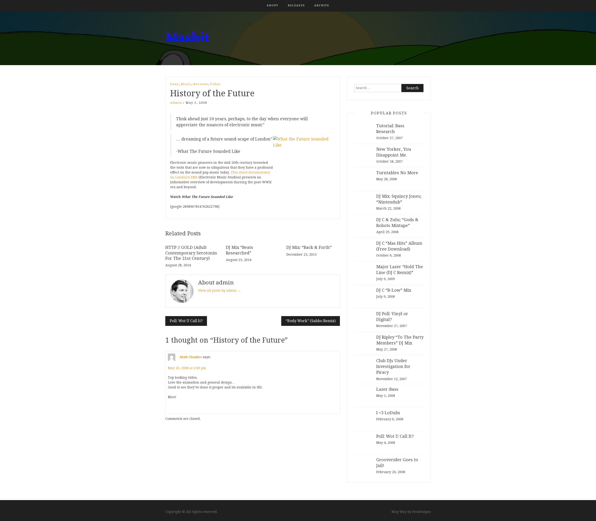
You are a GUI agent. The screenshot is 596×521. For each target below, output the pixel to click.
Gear (174, 84)
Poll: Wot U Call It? (186, 321)
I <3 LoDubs (388, 412)
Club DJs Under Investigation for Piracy (393, 366)
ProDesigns (421, 512)
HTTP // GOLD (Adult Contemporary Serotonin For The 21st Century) (191, 253)
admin (176, 102)
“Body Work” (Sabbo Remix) (310, 321)
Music (186, 84)
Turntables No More (397, 172)
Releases (296, 5)
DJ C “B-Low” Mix (393, 290)
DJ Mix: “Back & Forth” (309, 247)
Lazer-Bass (387, 389)
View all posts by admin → (219, 290)
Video (215, 84)
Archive (321, 5)
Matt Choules (191, 357)
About (272, 5)
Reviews (200, 84)
